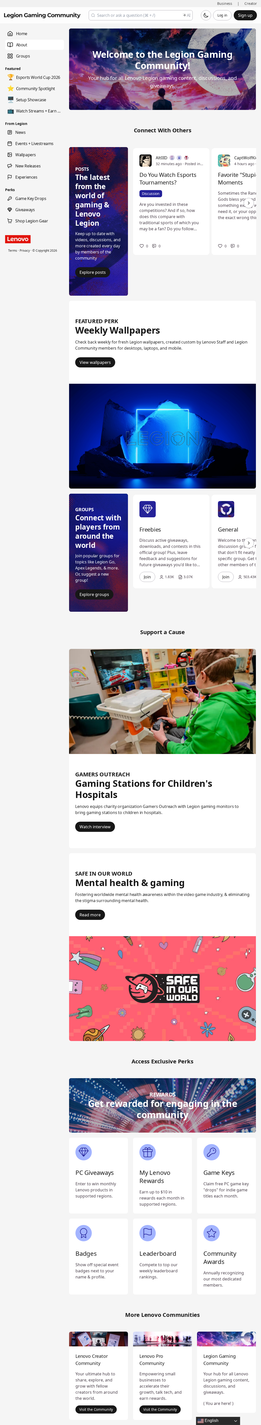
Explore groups (94, 594)
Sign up (245, 15)
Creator (250, 3)
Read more (90, 915)
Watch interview (95, 827)
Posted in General (194, 163)
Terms (12, 250)
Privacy (25, 250)
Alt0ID (161, 158)
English (211, 1420)
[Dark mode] (206, 15)
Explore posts (93, 272)
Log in (222, 15)
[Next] (249, 203)
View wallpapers (95, 362)
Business (224, 3)
